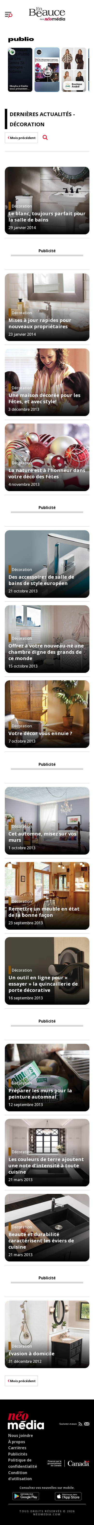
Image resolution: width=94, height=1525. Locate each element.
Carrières (17, 1447)
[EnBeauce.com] (25, 1419)
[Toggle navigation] (9, 15)
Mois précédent (23, 138)
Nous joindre (20, 1435)
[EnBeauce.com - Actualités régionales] (47, 13)
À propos (16, 1441)
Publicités (17, 1454)
